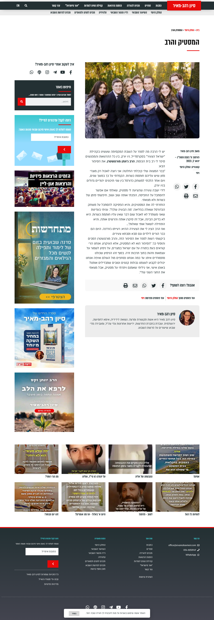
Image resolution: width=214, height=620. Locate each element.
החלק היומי (156, 13)
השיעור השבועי (139, 13)
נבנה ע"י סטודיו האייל (48, 579)
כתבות (159, 6)
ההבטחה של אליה (143, 477)
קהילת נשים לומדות (93, 6)
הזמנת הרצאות (115, 6)
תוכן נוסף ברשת (98, 568)
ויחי (197, 173)
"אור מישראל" (72, 6)
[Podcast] (39, 71)
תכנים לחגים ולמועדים (84, 13)
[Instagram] (47, 71)
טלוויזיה (103, 13)
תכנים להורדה (133, 6)
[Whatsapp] (31, 71)
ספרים (148, 6)
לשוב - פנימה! (145, 514)
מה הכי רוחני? (51, 477)
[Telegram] (55, 71)
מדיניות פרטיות (51, 584)
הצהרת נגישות (145, 576)
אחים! (196, 477)
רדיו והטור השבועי (119, 13)
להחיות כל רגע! (192, 514)
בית (197, 30)
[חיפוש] (22, 102)
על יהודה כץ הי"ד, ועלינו (93, 477)
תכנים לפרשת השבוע (60, 13)
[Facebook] (70, 71)
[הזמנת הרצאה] (44, 189)
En (18, 6)
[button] (26, 6)
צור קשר (56, 6)
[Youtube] (63, 71)
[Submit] (64, 149)
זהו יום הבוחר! (51, 514)
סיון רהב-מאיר (184, 5)
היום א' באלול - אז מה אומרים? (90, 514)
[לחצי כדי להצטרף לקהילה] (44, 258)
